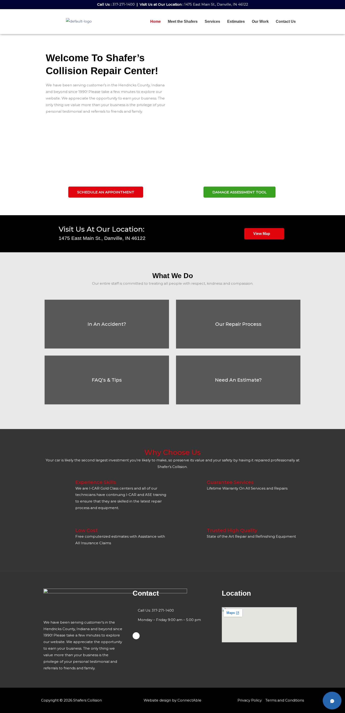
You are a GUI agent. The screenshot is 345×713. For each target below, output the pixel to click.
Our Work (260, 21)
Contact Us (286, 21)
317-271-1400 (123, 4)
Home (155, 21)
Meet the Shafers (183, 21)
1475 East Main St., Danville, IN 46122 (216, 4)
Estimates (236, 21)
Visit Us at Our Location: (101, 229)
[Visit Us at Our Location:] (49, 230)
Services (212, 21)
